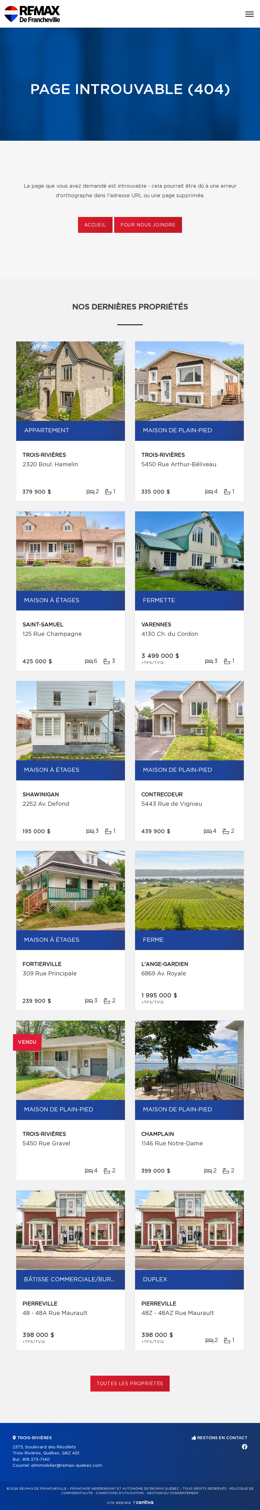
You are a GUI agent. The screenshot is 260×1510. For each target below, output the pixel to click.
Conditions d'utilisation (120, 1493)
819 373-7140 (36, 1460)
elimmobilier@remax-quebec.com (66, 1466)
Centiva (143, 1502)
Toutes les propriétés (130, 1384)
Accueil (95, 225)
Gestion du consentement (173, 1493)
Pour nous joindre (148, 225)
